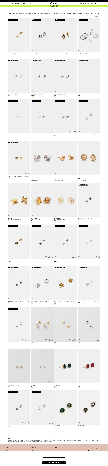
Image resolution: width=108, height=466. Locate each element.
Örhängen (17, 7)
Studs (22, 7)
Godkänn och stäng (54, 462)
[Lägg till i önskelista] (9, 50)
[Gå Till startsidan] (54, 3)
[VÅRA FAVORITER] (97, 16)
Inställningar (54, 458)
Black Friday (33, 448)
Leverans (8, 448)
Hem (8, 7)
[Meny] (8, 3)
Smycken (12, 7)
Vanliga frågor (57, 448)
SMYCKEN (23, 3)
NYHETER (12, 3)
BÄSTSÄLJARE (17, 3)
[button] (87, 3)
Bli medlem (90, 448)
